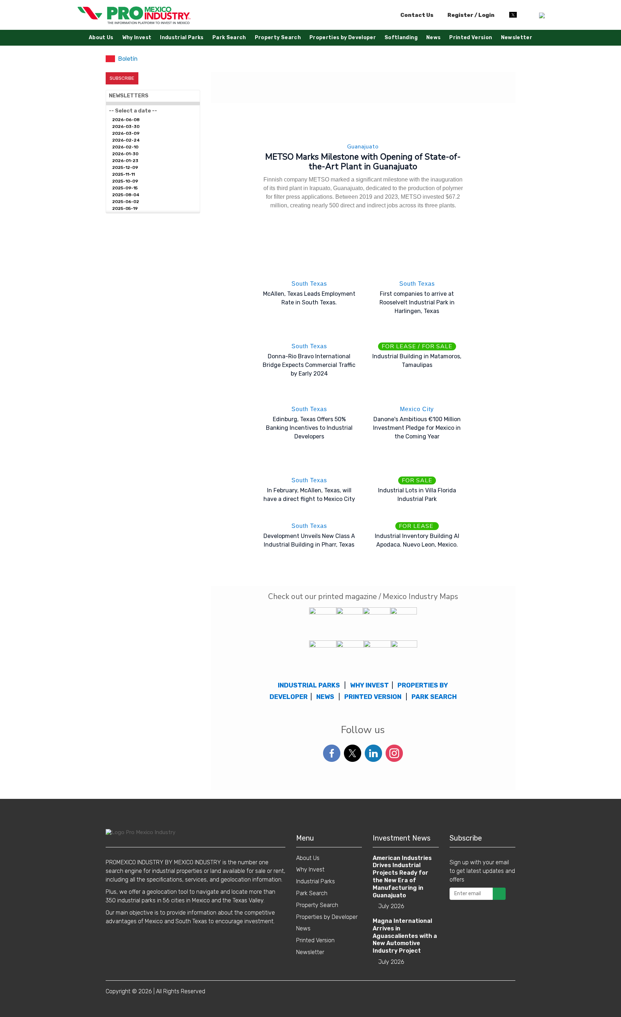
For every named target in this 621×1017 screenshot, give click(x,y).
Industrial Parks (182, 37)
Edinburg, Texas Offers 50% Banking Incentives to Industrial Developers (309, 428)
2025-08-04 (125, 194)
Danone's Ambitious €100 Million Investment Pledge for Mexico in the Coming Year (417, 428)
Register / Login (470, 15)
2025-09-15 (125, 187)
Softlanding (401, 37)
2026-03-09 (125, 133)
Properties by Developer (342, 37)
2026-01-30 (125, 153)
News (433, 37)
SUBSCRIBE (122, 78)
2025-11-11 (123, 174)
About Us (101, 37)
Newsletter (517, 37)
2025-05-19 (125, 208)
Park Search (229, 37)
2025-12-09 (125, 167)
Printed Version (470, 37)
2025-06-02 (125, 201)
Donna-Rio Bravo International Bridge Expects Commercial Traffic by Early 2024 (309, 365)
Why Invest (137, 37)
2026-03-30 (125, 126)
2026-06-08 (125, 119)
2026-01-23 (125, 160)
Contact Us (416, 15)
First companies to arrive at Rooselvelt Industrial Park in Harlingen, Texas (417, 302)
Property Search (278, 37)
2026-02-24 (126, 140)
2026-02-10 (125, 146)
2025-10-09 (125, 181)
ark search (436, 697)
